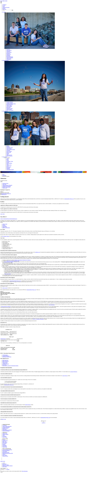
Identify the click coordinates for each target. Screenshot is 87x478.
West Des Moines (9, 163)
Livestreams (4, 436)
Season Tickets (4, 437)
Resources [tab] (15, 218)
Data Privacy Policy (5, 464)
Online (7, 164)
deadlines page (37, 252)
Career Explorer (9, 52)
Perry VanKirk (8, 166)
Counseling (8, 150)
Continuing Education (5, 7)
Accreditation (4, 425)
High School (8, 107)
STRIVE (3, 454)
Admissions (8, 51)
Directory (3, 439)
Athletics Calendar (5, 434)
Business (3, 8)
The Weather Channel (5, 236)
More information (52, 304)
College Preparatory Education (7, 185)
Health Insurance (3, 338)
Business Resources (9, 104)
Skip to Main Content (3, 0)
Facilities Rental (5, 440)
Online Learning (9, 109)
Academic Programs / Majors (11, 103)
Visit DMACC (8, 59)
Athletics (7, 145)
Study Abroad (4, 455)
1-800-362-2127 (4, 194)
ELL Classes (4, 364)
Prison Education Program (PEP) (7, 453)
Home (3, 174)
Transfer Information (9, 57)
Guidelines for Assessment (6, 186)
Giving (3, 6)
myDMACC (4, 4)
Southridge (8, 167)
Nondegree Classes (9, 108)
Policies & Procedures (5, 430)
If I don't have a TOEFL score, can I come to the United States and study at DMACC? (13, 369)
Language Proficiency (5, 355)
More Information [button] (25, 471)
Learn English (4, 451)
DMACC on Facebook (6, 227)
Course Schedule (9, 106)
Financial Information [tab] (10, 218)
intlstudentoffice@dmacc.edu (6, 193)
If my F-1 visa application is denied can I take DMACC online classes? (11, 415)
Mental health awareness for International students (10, 365)
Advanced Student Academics (7, 449)
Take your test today (7, 273)
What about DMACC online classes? (6, 411)
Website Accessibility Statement (7, 465)
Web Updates (4, 466)
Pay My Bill (4, 443)
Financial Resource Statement (8, 261)
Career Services (8, 148)
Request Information (9, 56)
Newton (7, 162)
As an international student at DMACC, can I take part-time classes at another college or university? (15, 406)
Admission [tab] (5, 218)
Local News (4, 225)
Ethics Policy (4, 463)
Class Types (4, 184)
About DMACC (9, 50)
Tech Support (4, 446)
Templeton (8, 168)
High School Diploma (5, 450)
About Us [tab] (2, 218)
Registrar (3, 444)
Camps (3, 435)
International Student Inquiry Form (15, 280)
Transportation (4, 226)
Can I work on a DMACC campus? (6, 373)
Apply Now (4, 9)
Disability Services (5, 428)
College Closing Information (6, 426)
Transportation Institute (10, 169)
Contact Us (8, 49)
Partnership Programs (5, 452)
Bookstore (8, 146)
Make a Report (4, 442)
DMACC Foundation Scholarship (38, 319)
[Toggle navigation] (1, 181)
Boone (7, 159)
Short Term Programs (9, 110)
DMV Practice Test (5, 361)
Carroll (7, 160)
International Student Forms (6, 356)
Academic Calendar (9, 102)
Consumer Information (6, 427)
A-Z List (3, 5)
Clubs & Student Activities (10, 149)
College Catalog (9, 105)
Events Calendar (9, 151)
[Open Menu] (1, 1)
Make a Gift (4, 441)
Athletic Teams (4, 433)
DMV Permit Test (5, 360)
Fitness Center (8, 152)
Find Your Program (5, 60)
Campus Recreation (9, 147)
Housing (7, 153)
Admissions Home (5, 183)
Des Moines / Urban (9, 161)
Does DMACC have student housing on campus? (8, 402)
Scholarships (4, 445)
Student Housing (27, 404)
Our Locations (4, 156)
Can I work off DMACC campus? (6, 377)
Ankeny (7, 158)
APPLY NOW (2, 461)
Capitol (7, 165)
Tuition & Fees (8, 58)
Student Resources (9, 155)
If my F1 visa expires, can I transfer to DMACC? (8, 398)
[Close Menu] (1, 2)
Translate (7, 469)
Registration (8, 55)
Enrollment (8, 53)
